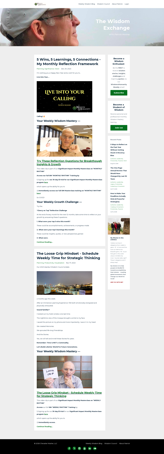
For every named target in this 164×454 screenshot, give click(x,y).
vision (57, 69)
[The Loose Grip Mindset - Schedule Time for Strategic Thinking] (64, 372)
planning (40, 69)
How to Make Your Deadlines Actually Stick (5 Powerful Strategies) (118, 198)
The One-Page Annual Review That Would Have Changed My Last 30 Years (118, 173)
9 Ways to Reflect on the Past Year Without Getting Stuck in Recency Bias (118, 150)
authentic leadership (116, 158)
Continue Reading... (45, 242)
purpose (120, 160)
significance (49, 69)
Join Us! (119, 128)
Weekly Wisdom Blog (86, 4)
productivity (49, 263)
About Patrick (117, 4)
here (46, 182)
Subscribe (119, 93)
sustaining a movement (117, 186)
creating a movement (116, 207)
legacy (112, 184)
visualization (59, 263)
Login (127, 4)
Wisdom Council (103, 4)
